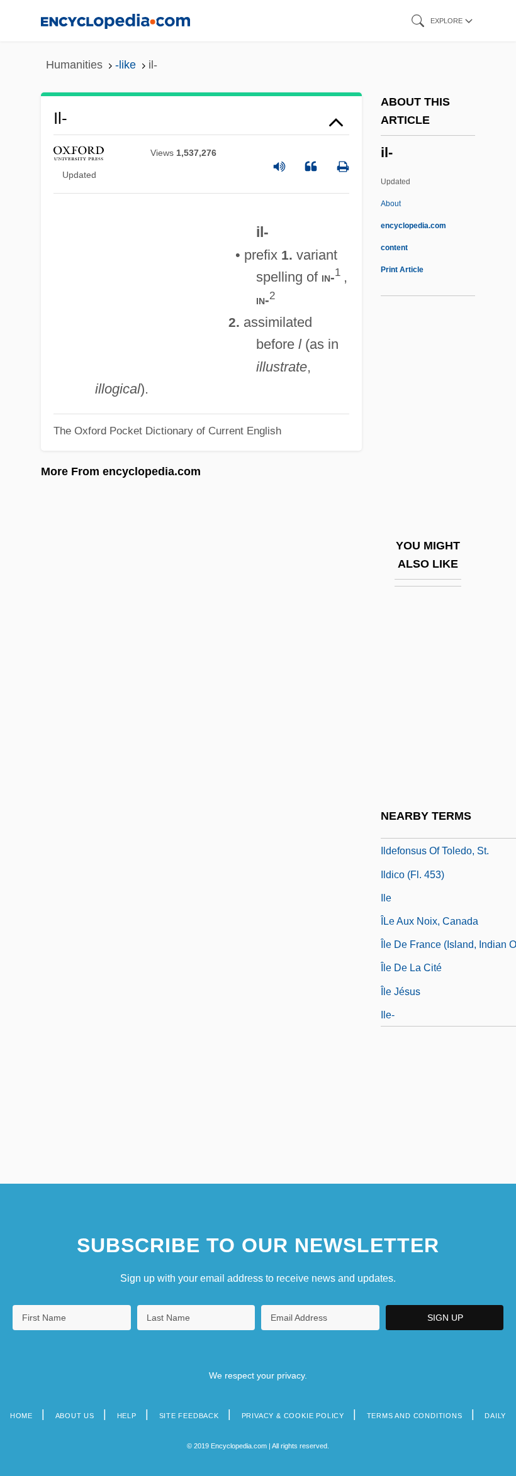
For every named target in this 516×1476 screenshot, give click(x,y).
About (413, 225)
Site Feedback (189, 1415)
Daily (495, 1415)
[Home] (115, 20)
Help (127, 1415)
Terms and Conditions (415, 1415)
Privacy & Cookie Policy (293, 1415)
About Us (74, 1415)
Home (21, 1415)
